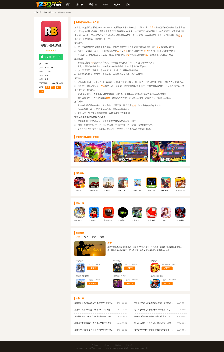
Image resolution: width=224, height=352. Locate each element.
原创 (128, 4)
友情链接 (129, 345)
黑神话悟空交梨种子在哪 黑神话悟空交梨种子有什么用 (153, 330)
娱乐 (134, 105)
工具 (119, 51)
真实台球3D (108, 220)
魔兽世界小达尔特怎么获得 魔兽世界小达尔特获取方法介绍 (93, 303)
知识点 (117, 4)
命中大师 (137, 190)
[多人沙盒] (151, 187)
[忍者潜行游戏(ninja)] (123, 217)
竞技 (154, 27)
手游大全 (93, 4)
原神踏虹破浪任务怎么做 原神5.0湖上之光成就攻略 (153, 316)
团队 (158, 47)
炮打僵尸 (79, 190)
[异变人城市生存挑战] (123, 187)
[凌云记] (166, 217)
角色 (58, 87)
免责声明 (106, 345)
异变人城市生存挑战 (123, 190)
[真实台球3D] (108, 217)
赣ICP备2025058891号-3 (139, 348)
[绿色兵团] (94, 187)
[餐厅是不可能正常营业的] (79, 217)
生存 (103, 86)
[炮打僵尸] (79, 187)
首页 (68, 4)
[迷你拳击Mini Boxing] (94, 217)
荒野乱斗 (154, 261)
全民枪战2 (117, 261)
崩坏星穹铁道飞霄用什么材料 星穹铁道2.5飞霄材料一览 (153, 310)
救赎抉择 (180, 220)
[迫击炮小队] (108, 187)
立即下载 (92, 268)
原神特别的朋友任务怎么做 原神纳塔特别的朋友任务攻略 (153, 323)
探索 (127, 55)
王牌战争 (79, 261)
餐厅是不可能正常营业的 (79, 220)
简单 (126, 51)
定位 (146, 51)
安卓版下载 (49, 57)
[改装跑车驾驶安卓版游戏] (137, 217)
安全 (53, 87)
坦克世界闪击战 (82, 276)
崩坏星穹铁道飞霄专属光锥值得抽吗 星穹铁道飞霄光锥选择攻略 (153, 303)
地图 (146, 55)
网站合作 (118, 345)
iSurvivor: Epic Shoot (166, 190)
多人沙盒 (151, 190)
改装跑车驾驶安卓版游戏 (137, 220)
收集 (92, 62)
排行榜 (79, 4)
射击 (51, 12)
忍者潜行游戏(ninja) (123, 220)
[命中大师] (137, 187)
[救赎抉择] (180, 217)
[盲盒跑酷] (151, 217)
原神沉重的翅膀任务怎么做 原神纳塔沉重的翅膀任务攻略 (93, 330)
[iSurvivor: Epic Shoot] (166, 187)
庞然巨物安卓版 (156, 276)
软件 (105, 4)
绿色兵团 (94, 190)
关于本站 (95, 345)
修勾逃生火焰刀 (119, 276)
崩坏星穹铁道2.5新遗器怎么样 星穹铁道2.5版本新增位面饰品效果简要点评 (93, 316)
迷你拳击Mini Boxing (94, 220)
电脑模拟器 (180, 190)
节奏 (41, 91)
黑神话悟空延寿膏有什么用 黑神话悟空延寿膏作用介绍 (93, 323)
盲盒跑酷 (151, 220)
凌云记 (166, 220)
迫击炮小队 (108, 190)
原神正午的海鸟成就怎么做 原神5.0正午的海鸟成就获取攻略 (93, 310)
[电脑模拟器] (180, 187)
